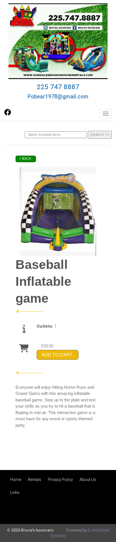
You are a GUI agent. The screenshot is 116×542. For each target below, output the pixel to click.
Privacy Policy (60, 479)
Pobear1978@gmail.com (58, 96)
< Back (25, 159)
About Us (88, 479)
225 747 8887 (58, 87)
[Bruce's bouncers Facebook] (7, 114)
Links (14, 492)
